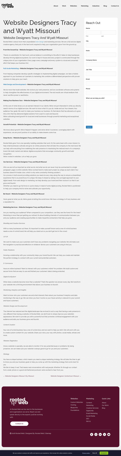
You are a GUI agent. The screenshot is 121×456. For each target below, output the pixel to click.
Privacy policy (86, 453)
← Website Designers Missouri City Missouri (18, 376)
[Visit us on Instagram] (96, 434)
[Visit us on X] (105, 434)
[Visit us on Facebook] (92, 434)
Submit (89, 127)
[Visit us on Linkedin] (101, 434)
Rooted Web (39, 433)
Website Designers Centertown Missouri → (66, 376)
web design (40, 42)
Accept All (104, 453)
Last (102, 36)
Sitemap (48, 433)
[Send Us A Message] (109, 434)
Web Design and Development (14, 84)
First (87, 36)
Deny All (94, 453)
